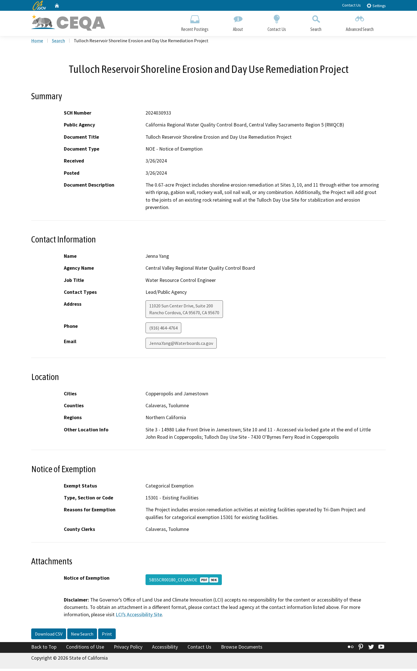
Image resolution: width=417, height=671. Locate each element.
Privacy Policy (128, 647)
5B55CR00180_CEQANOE (183, 580)
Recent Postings (194, 29)
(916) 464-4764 (163, 328)
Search (315, 29)
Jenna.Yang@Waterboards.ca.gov (181, 343)
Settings (379, 5)
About (238, 29)
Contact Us (351, 5)
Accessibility (165, 647)
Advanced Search (360, 29)
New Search (82, 634)
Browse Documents (241, 647)
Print (107, 634)
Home (37, 40)
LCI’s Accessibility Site (139, 614)
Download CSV (48, 634)
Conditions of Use (85, 647)
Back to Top (43, 647)
